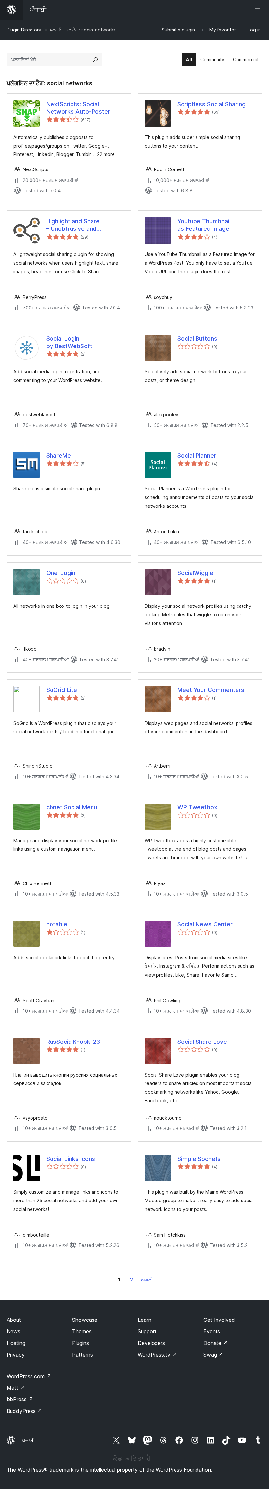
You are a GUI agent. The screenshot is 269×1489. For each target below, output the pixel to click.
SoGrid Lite (61, 689)
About (14, 1320)
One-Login (60, 572)
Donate (215, 1343)
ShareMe (58, 455)
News (13, 1331)
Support (147, 1331)
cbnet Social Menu (71, 807)
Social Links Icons (70, 1158)
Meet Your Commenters (210, 689)
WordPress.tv (157, 1354)
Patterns (82, 1354)
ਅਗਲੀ (147, 1279)
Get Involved (219, 1320)
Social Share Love (202, 1041)
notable (56, 924)
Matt (16, 1387)
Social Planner (196, 455)
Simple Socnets (199, 1158)
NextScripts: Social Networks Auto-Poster (78, 108)
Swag (213, 1354)
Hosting (16, 1343)
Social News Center (205, 924)
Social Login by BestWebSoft (69, 342)
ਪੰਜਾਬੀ (28, 1440)
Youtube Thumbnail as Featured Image (204, 225)
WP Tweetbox (197, 807)
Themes (82, 1331)
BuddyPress (24, 1411)
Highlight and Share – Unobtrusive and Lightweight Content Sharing (74, 225)
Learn (144, 1320)
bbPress (20, 1399)
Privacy (16, 1354)
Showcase (84, 1320)
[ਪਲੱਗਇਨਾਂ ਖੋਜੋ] (95, 59)
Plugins (80, 1343)
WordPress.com (29, 1376)
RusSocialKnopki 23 (73, 1041)
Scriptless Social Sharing (211, 104)
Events (211, 1331)
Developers (151, 1343)
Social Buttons (197, 338)
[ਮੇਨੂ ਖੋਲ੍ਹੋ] (258, 10)
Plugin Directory (24, 29)
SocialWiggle (195, 572)
